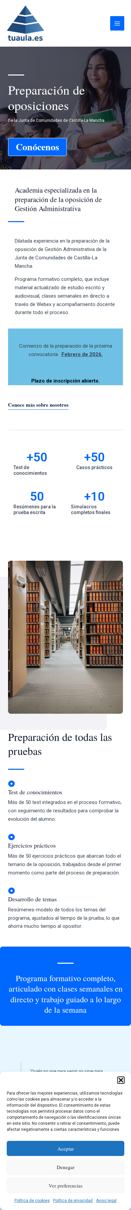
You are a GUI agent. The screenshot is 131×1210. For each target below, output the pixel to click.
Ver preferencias (66, 1185)
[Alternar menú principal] (117, 23)
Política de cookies (32, 1200)
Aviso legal (106, 1200)
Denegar (66, 1167)
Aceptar (65, 1148)
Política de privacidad (73, 1200)
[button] (121, 1080)
